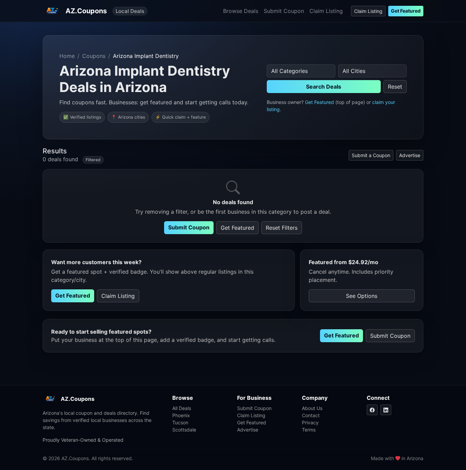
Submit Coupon (284, 10)
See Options (361, 295)
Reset (395, 86)
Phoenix (181, 415)
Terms (309, 430)
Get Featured (406, 11)
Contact (311, 415)
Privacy (310, 422)
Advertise (409, 155)
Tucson (180, 422)
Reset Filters (281, 227)
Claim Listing (326, 10)
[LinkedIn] (385, 410)
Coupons (93, 55)
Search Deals (323, 86)
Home (67, 55)
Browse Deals (240, 10)
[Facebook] (372, 410)
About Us (312, 408)
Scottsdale (184, 430)
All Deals (181, 408)
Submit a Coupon (371, 155)
